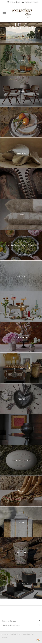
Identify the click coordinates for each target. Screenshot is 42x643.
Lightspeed (5, 637)
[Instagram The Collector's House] (22, 612)
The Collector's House (10, 625)
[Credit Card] (38, 640)
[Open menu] (4, 12)
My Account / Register (32, 2)
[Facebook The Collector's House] (20, 612)
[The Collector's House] (25, 13)
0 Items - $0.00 (15, 2)
